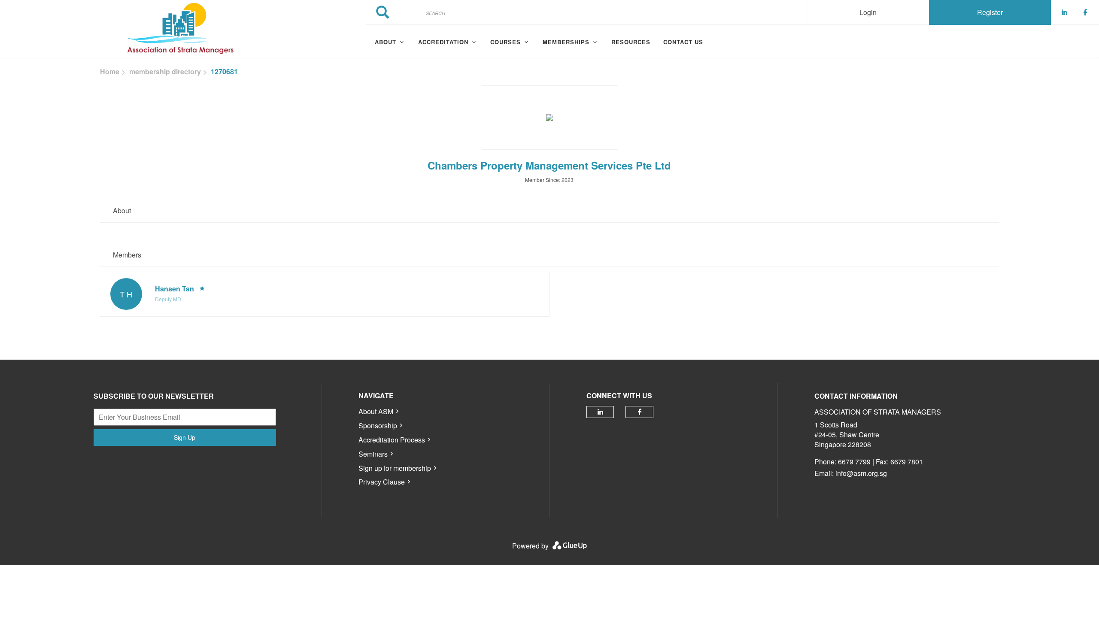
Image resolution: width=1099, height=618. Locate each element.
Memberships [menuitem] (566, 42)
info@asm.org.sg (861, 473)
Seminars (373, 454)
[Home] (182, 29)
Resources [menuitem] (630, 42)
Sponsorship (377, 425)
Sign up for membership (394, 468)
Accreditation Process (391, 440)
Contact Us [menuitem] (683, 42)
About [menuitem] (385, 42)
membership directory (165, 71)
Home (109, 71)
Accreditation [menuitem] (443, 42)
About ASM (375, 411)
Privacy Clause (381, 482)
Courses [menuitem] (505, 42)
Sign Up (184, 437)
